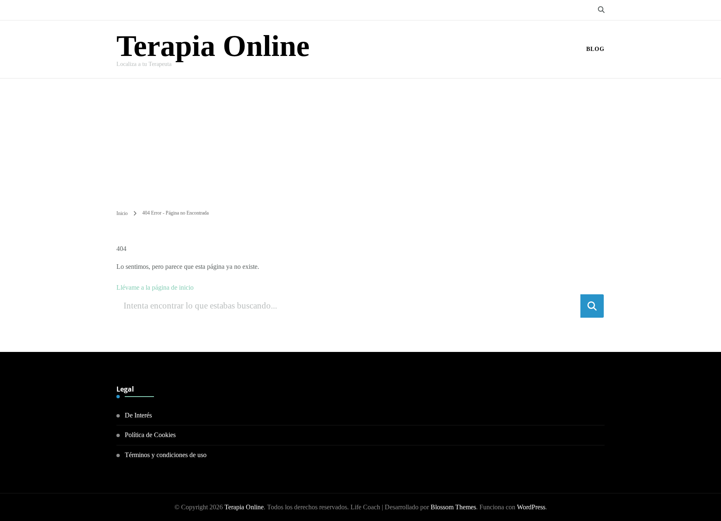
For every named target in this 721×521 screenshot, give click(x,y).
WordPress (531, 507)
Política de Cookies (150, 434)
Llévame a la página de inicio (155, 287)
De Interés (138, 415)
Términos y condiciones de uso (166, 454)
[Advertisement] (360, 141)
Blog (595, 49)
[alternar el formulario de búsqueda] (601, 9)
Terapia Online (213, 46)
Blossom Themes (453, 507)
